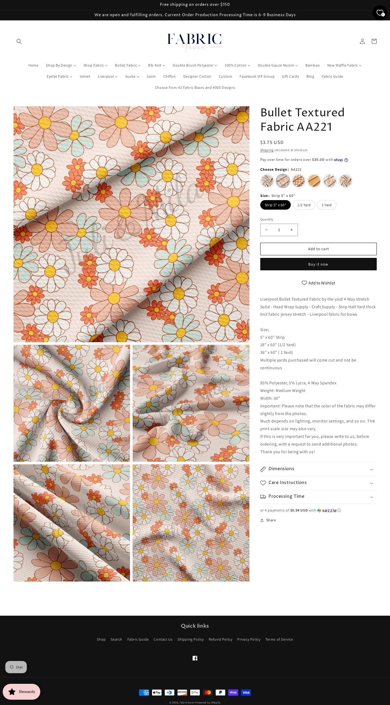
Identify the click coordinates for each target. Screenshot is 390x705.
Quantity (267, 219)
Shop (101, 639)
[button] (19, 41)
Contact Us (163, 639)
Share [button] (271, 520)
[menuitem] (33, 65)
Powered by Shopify (208, 702)
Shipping (267, 150)
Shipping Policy (190, 639)
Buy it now (318, 264)
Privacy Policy (248, 639)
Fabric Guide (138, 639)
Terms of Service (279, 639)
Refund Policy (220, 639)
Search (116, 639)
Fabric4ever (187, 702)
